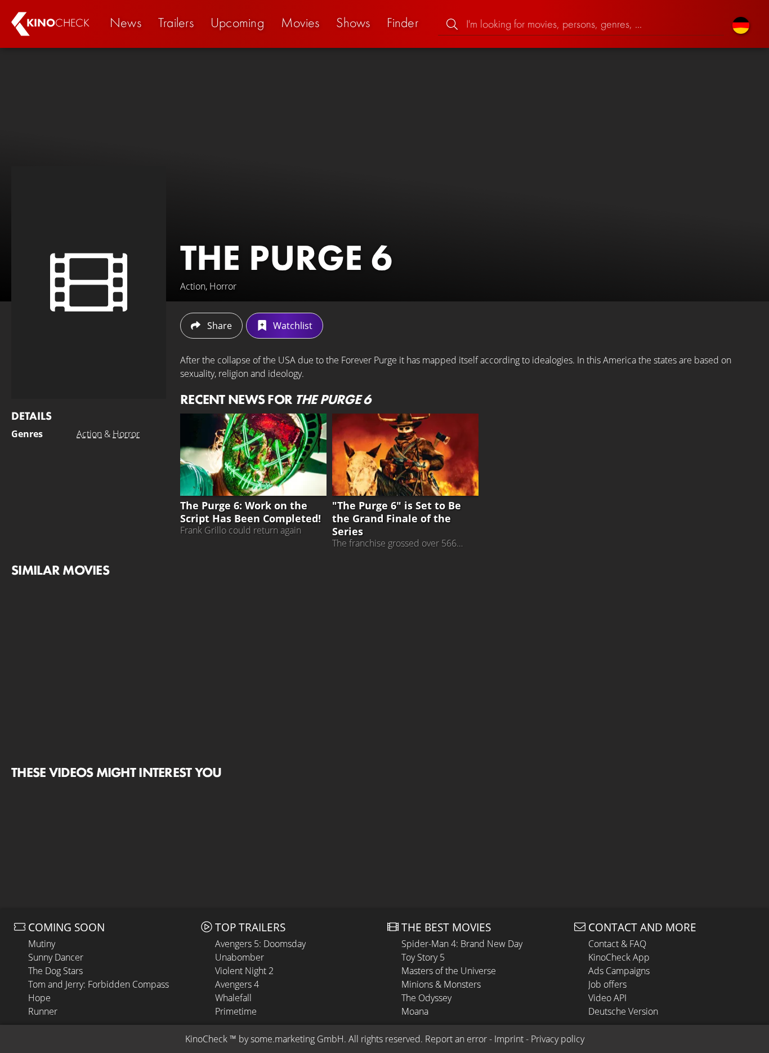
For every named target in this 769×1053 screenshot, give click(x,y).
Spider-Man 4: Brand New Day (461, 943)
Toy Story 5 (423, 957)
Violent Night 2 (244, 970)
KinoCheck (206, 1039)
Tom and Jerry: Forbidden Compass (98, 984)
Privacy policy (557, 1039)
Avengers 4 (237, 984)
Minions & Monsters (441, 984)
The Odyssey (426, 997)
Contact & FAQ (617, 943)
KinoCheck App (619, 957)
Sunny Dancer (55, 957)
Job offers (607, 984)
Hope (39, 997)
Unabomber (239, 957)
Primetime (236, 1011)
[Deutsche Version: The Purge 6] (741, 24)
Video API (607, 997)
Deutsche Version (623, 1011)
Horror (126, 434)
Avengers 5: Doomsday (260, 943)
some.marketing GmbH (297, 1039)
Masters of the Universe (448, 970)
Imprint (509, 1039)
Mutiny (41, 943)
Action (89, 434)
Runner (42, 1011)
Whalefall (233, 997)
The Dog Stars (55, 970)
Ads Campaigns (619, 970)
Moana (414, 1011)
